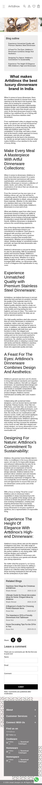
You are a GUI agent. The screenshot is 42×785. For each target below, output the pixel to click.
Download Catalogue (23, 743)
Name (6, 657)
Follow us (12, 735)
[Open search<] (24, 6)
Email (6, 665)
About (9, 710)
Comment (7, 673)
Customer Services (16, 716)
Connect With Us (15, 722)
